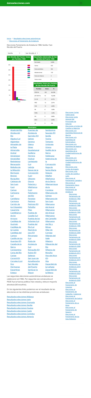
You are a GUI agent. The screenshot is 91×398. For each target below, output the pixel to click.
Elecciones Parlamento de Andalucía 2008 (74, 244)
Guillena (31, 153)
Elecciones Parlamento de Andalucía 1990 (74, 210)
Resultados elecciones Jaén (19, 299)
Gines (30, 147)
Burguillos (14, 178)
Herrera (31, 156)
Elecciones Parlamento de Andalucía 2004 (74, 237)
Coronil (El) (15, 258)
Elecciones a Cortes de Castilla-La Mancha (73, 127)
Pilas (30, 210)
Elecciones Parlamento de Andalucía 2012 (74, 250)
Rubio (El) (32, 252)
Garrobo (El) (33, 136)
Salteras (31, 255)
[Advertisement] (45, 21)
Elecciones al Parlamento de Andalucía (24, 41)
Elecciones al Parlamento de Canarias (71, 284)
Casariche (14, 210)
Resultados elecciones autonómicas (27, 38)
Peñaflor (32, 207)
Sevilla (48, 136)
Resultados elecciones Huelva (20, 308)
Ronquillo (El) (34, 249)
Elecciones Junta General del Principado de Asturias (71, 120)
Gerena (31, 141)
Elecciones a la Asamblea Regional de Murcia (73, 132)
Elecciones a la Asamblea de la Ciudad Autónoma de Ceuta (73, 152)
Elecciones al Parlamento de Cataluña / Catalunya (73, 291)
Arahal (13, 153)
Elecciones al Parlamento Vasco (72, 184)
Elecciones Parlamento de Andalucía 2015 (74, 257)
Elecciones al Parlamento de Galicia (73, 297)
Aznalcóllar (15, 158)
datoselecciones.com (18, 3)
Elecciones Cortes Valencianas (72, 113)
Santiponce (50, 130)
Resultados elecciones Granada (21, 302)
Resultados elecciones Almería (20, 316)
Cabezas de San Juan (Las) (15, 184)
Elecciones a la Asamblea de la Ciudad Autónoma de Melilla (73, 161)
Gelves (31, 138)
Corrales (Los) (16, 261)
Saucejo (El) (50, 133)
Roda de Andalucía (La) (32, 244)
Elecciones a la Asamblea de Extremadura (70, 139)
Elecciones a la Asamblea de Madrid (73, 145)
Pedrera (31, 201)
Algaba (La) (15, 138)
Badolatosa (15, 161)
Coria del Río (16, 252)
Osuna (31, 181)
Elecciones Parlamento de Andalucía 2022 (74, 271)
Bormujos (14, 173)
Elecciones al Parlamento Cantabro (73, 179)
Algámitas (14, 141)
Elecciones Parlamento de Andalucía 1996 (74, 223)
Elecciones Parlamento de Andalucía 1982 (74, 196)
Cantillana (14, 198)
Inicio (9, 38)
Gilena (31, 144)
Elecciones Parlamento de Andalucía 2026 (74, 278)
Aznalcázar (15, 156)
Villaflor (48, 175)
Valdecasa (49, 156)
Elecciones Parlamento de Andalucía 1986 (74, 203)
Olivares (31, 178)
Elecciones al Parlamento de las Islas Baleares (72, 316)
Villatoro (49, 241)
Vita (47, 261)
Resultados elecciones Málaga (20, 296)
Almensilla (15, 150)
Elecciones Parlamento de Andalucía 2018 (74, 264)
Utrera (48, 147)
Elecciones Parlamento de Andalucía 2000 (74, 230)
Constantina (15, 249)
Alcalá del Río (16, 130)
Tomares (49, 141)
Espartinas (15, 269)
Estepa (13, 272)
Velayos (48, 173)
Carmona (14, 201)
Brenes (13, 175)
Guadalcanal (33, 150)
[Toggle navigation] (81, 3)
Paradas (31, 198)
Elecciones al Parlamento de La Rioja (72, 303)
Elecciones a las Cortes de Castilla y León (72, 173)
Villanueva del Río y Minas (50, 224)
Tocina (48, 138)
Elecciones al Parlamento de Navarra (71, 309)
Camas (13, 190)
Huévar (31, 158)
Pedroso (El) (33, 204)
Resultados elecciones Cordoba (21, 313)
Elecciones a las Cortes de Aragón (72, 168)
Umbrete (49, 144)
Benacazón (15, 164)
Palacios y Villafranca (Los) (32, 187)
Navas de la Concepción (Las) (33, 173)
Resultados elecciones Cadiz (19, 311)
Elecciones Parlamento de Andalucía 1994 (74, 216)
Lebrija (31, 167)
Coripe (13, 255)
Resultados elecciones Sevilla (19, 305)
